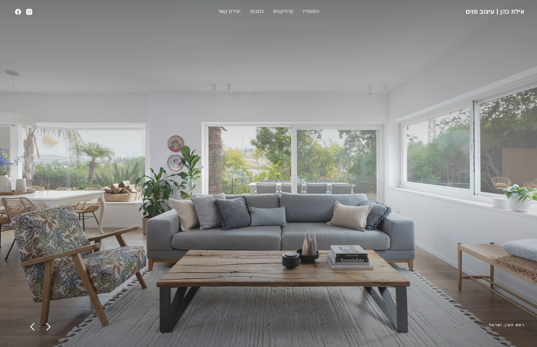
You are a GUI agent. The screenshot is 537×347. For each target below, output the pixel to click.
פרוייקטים (283, 11)
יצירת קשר (229, 11)
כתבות (257, 11)
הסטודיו (311, 11)
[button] (32, 327)
